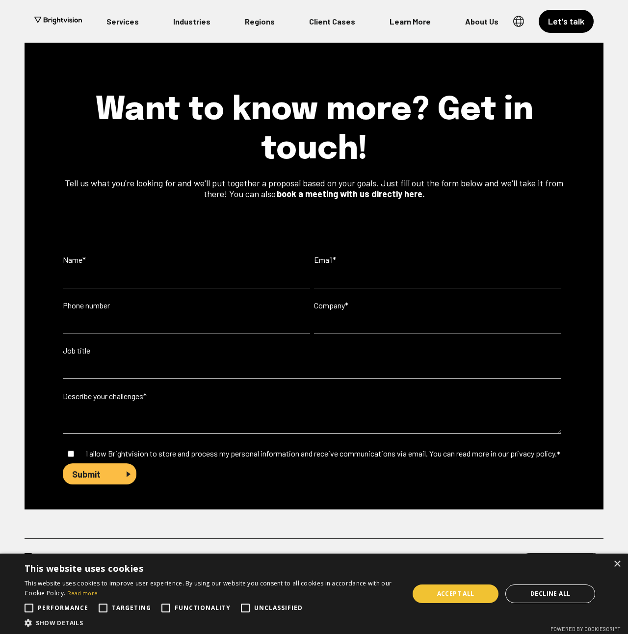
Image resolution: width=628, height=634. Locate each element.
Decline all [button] (550, 593)
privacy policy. (533, 453)
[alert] (314, 594)
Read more (82, 592)
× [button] (617, 564)
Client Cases (332, 21)
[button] (211, 622)
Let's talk (566, 21)
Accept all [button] (455, 593)
